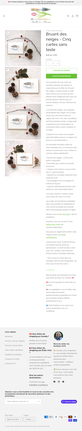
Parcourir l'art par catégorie (15, 341)
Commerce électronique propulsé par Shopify (36, 426)
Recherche (8, 336)
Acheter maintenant (61, 76)
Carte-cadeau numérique (14, 350)
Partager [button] (51, 270)
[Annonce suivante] (78, 2)
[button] (4, 16)
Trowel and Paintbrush (16, 426)
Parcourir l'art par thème (13, 345)
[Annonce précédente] (4, 2)
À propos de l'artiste (12, 359)
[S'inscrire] (38, 401)
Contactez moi (10, 363)
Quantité (49, 59)
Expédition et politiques (13, 354)
